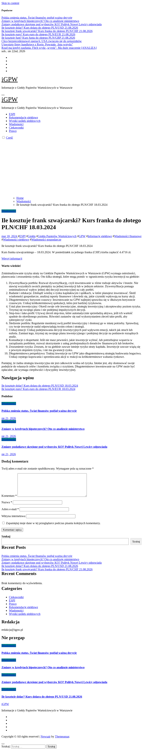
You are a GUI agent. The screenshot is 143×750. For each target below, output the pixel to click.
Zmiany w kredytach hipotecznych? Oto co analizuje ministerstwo (43, 428)
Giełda (32, 236)
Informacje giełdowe (100, 236)
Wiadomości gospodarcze (46, 239)
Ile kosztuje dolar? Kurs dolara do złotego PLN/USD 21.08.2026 (39, 566)
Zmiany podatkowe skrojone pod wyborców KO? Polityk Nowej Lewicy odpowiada (54, 446)
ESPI (12, 114)
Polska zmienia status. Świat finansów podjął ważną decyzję (39, 410)
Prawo (13, 130)
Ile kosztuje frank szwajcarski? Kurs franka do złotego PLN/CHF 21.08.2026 (47, 569)
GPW (82, 236)
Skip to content (10, 3)
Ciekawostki (16, 127)
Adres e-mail (10, 509)
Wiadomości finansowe (128, 236)
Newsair (45, 736)
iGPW (9, 79)
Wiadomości (16, 124)
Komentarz (9, 495)
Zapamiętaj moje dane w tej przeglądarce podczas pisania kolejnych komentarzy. (53, 523)
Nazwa (6, 502)
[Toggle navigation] (2, 95)
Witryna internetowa (13, 516)
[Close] (2, 743)
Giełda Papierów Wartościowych (57, 236)
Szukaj (5, 536)
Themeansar (62, 736)
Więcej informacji (11, 258)
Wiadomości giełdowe (16, 239)
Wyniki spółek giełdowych (24, 120)
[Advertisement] (71, 167)
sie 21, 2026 (8, 418)
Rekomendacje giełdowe (23, 117)
